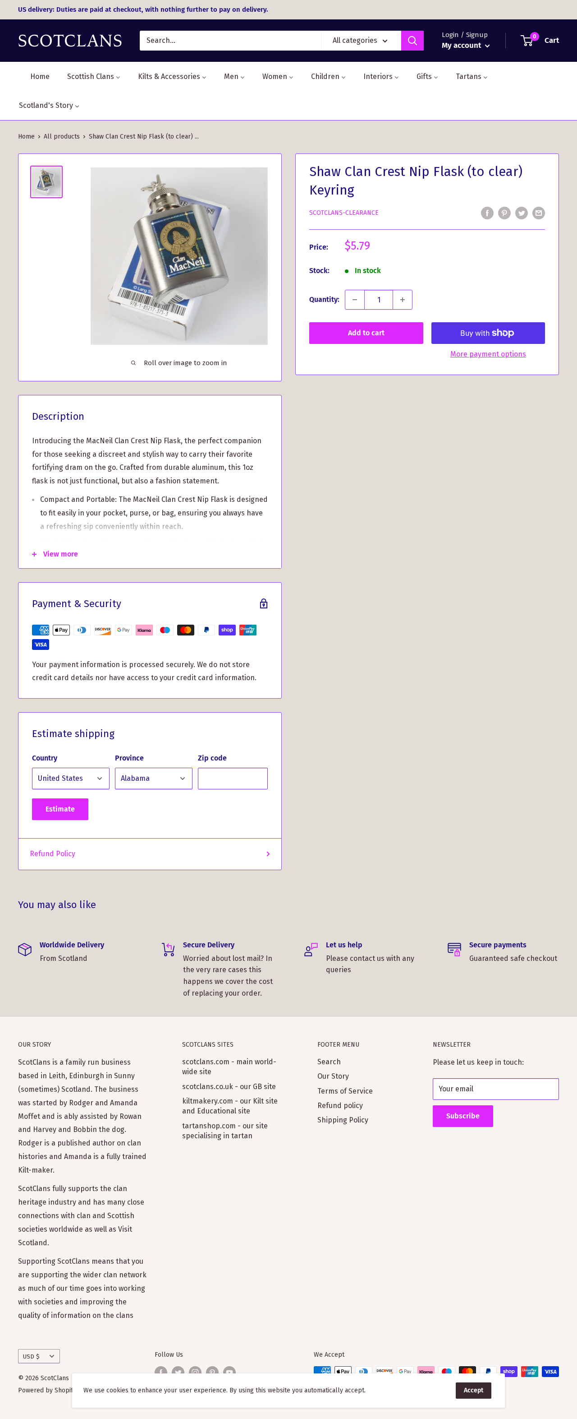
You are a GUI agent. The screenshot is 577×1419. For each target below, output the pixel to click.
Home (26, 136)
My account (462, 45)
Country (44, 758)
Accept (473, 1390)
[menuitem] (34, 76)
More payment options (488, 354)
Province (129, 758)
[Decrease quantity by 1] (354, 299)
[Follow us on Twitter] (178, 1372)
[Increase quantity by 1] (402, 299)
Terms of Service (345, 1091)
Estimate (60, 809)
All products (62, 136)
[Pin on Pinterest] (504, 212)
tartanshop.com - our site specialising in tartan (225, 1131)
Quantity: (324, 299)
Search (329, 1061)
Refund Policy (52, 853)
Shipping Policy (342, 1120)
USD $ (31, 1356)
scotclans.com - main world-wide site (229, 1066)
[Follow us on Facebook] (161, 1372)
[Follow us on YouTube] (229, 1372)
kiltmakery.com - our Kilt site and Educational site (230, 1106)
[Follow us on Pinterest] (212, 1372)
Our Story (333, 1076)
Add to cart (366, 333)
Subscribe (463, 1116)
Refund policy (340, 1105)
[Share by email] (538, 212)
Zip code (212, 758)
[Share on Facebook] (487, 212)
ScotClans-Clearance (344, 213)
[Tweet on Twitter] (521, 212)
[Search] (412, 41)
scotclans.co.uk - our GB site (229, 1086)
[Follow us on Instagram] (195, 1372)
